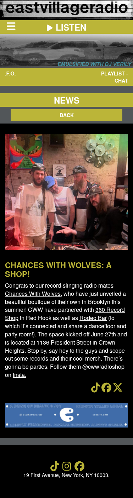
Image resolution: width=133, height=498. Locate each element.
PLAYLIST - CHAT (114, 77)
